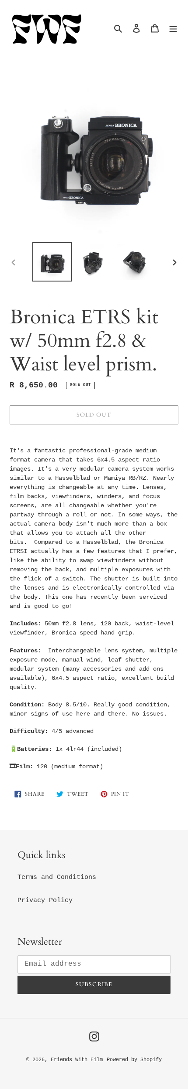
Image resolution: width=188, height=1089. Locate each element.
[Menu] (173, 29)
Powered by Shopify (134, 1060)
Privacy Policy (45, 900)
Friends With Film (77, 1060)
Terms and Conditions (56, 877)
